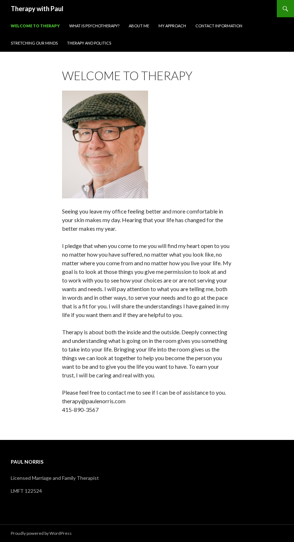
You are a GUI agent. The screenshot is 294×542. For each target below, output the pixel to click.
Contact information (218, 25)
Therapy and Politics (89, 43)
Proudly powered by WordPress (41, 533)
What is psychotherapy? (94, 25)
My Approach (172, 25)
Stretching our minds (34, 43)
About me (139, 25)
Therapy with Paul (37, 9)
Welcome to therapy (35, 25)
